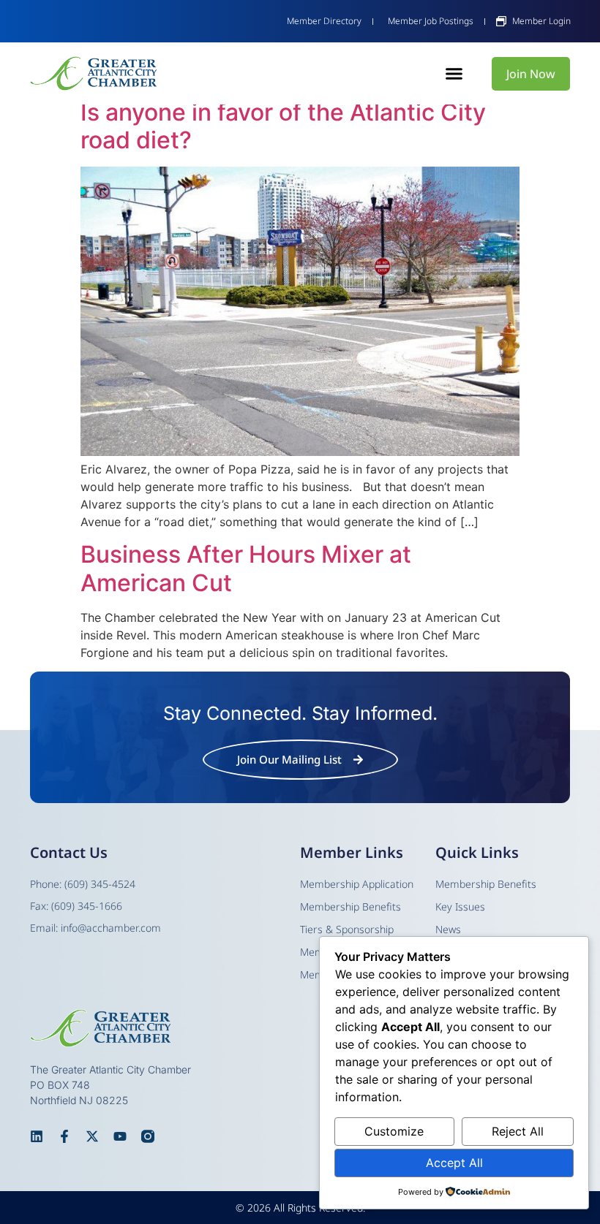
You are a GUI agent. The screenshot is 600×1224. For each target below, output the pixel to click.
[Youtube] (120, 1136)
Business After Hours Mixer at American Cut (245, 568)
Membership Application (356, 884)
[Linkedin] (36, 1136)
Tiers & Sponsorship (347, 929)
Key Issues (460, 906)
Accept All (454, 1162)
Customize (394, 1131)
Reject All (518, 1131)
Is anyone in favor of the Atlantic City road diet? (283, 126)
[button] (454, 74)
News (448, 929)
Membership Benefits (485, 884)
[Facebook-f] (64, 1136)
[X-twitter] (92, 1136)
